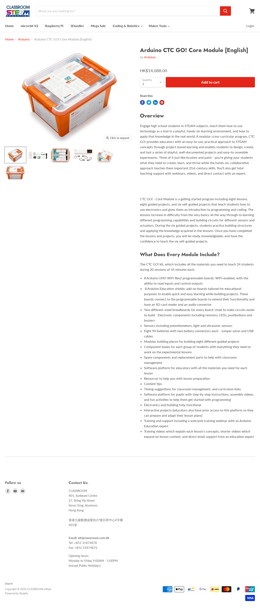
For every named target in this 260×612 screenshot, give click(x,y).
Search (9, 583)
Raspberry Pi (54, 26)
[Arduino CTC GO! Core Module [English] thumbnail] (15, 155)
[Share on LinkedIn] (155, 102)
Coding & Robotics (126, 26)
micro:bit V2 (29, 26)
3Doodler (77, 26)
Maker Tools (158, 26)
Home (9, 26)
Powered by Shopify (16, 593)
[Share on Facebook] (142, 102)
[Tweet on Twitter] (148, 102)
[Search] (225, 11)
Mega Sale (98, 26)
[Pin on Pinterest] (161, 102)
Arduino (24, 39)
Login (250, 26)
